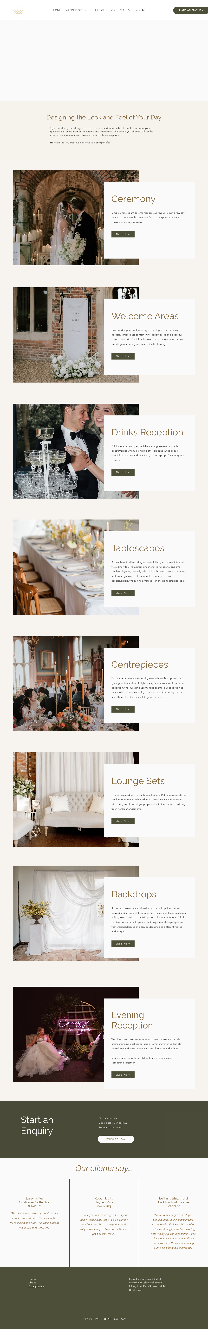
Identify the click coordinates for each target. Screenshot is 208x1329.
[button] (77, 10)
